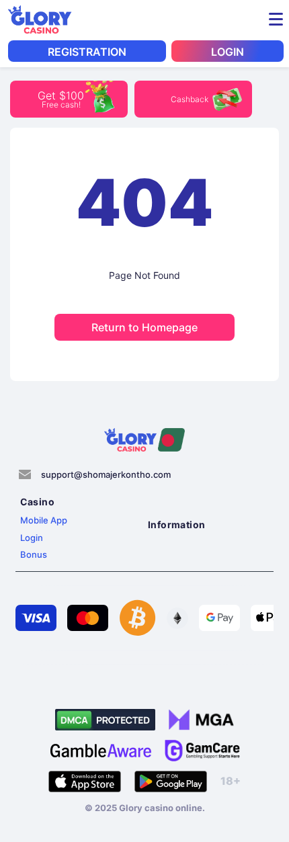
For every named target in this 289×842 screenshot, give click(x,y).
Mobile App (43, 520)
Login (31, 537)
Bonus (33, 554)
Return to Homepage (144, 327)
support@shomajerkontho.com (106, 474)
